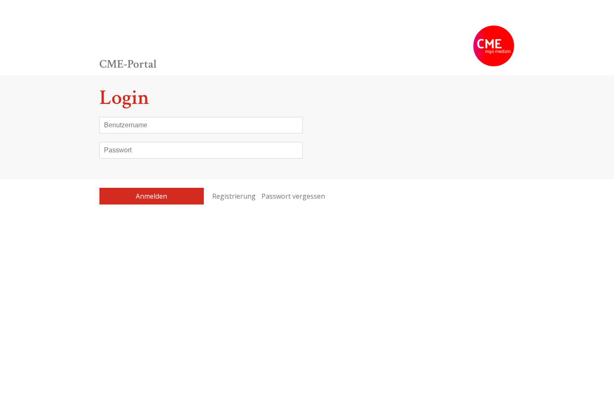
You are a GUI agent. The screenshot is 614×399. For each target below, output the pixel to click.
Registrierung (234, 196)
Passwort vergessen (293, 196)
